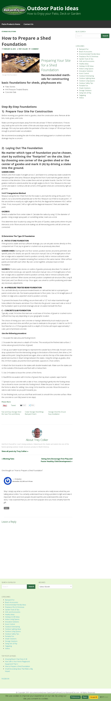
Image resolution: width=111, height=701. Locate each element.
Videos (81, 98)
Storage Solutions (9, 31)
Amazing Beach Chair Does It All (16, 659)
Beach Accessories (85, 52)
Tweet (13, 405)
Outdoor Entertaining (86, 76)
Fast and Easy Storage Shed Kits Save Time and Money (11, 413)
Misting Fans (8, 459)
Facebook (5, 679)
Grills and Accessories (86, 61)
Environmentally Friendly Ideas (89, 54)
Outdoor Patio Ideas (52, 8)
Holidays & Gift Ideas (86, 66)
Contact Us (28, 24)
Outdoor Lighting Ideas (87, 78)
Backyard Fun (83, 49)
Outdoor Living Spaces (87, 81)
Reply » (6, 508)
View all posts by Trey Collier (15, 451)
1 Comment (35, 49)
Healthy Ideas (84, 64)
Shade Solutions (85, 88)
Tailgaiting (82, 95)
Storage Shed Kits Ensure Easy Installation (57, 413)
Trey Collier (23, 49)
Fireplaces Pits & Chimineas (88, 56)
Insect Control (84, 73)
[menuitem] (11, 24)
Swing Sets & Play (85, 93)
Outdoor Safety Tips (86, 83)
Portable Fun (83, 86)
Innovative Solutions (86, 71)
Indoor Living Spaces (86, 69)
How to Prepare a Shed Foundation (17, 666)
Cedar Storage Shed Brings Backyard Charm (34, 413)
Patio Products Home (11, 24)
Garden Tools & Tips (86, 59)
